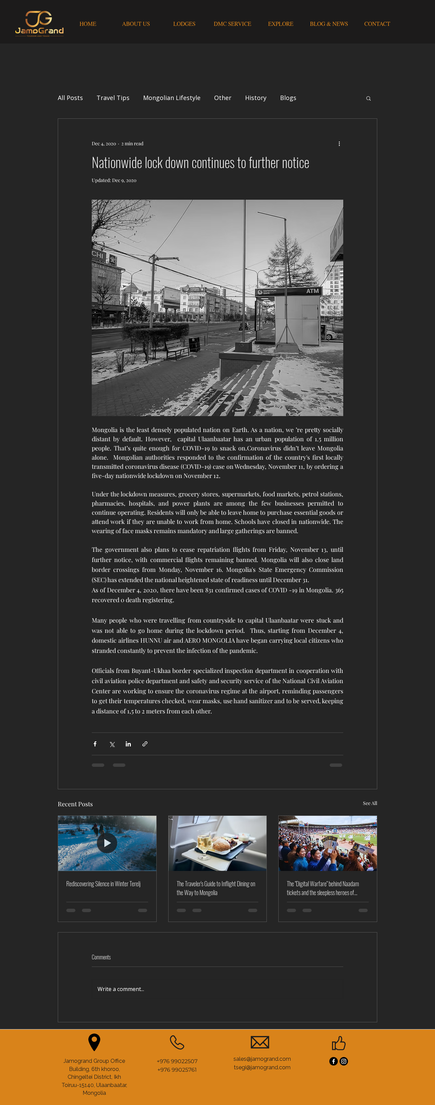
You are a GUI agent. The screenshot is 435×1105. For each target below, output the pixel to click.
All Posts (70, 98)
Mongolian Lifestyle (172, 98)
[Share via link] (145, 744)
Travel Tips (113, 98)
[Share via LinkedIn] (128, 744)
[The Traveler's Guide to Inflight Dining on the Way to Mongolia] (218, 843)
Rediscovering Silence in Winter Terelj (103, 883)
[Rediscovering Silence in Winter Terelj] (107, 843)
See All (370, 803)
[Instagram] (344, 1012)
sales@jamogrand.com (262, 1010)
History (255, 98)
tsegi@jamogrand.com (262, 1019)
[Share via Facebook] (95, 744)
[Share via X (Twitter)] (111, 744)
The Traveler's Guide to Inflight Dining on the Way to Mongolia (216, 888)
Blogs (288, 98)
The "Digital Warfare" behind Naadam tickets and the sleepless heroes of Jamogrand (323, 888)
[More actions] (339, 143)
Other (222, 98)
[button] (368, 98)
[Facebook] (333, 1012)
